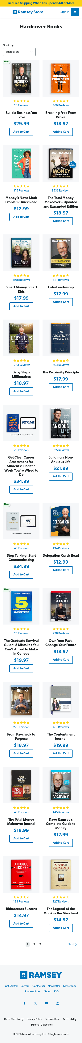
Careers (25, 986)
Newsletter (54, 986)
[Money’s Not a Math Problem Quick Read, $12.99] (21, 163)
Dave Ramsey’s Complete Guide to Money (61, 824)
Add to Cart (21, 131)
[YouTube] (47, 1003)
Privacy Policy (34, 1019)
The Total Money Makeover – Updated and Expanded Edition (60, 202)
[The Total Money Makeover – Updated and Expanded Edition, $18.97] (61, 163)
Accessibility (69, 1019)
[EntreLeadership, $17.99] (61, 252)
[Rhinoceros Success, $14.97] (21, 874)
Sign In (64, 12)
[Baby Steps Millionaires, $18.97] (21, 338)
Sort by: (8, 45)
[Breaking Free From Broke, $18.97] (61, 78)
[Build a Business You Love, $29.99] (21, 78)
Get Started (11, 986)
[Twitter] (35, 1003)
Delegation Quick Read (61, 556)
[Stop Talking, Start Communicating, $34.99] (21, 521)
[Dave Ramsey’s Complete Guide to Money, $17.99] (61, 785)
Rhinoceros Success (21, 909)
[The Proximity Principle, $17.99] (61, 338)
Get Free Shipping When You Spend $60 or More (41, 3)
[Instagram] (58, 1003)
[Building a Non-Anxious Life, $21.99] (61, 423)
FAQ (56, 991)
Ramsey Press (32, 991)
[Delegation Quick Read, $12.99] (61, 521)
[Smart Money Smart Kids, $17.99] (21, 252)
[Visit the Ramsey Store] (36, 12)
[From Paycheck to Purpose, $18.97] (21, 700)
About (47, 991)
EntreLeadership (61, 287)
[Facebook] (24, 1003)
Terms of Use (52, 1019)
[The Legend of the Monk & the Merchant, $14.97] (61, 874)
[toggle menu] (7, 12)
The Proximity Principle (61, 372)
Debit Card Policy (14, 1019)
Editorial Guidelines (42, 1024)
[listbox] (19, 52)
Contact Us (38, 986)
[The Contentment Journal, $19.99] (61, 700)
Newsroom (69, 986)
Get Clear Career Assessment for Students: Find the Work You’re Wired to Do (21, 466)
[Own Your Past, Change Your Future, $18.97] (61, 606)
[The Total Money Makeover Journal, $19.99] (21, 785)
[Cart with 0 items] (75, 12)
